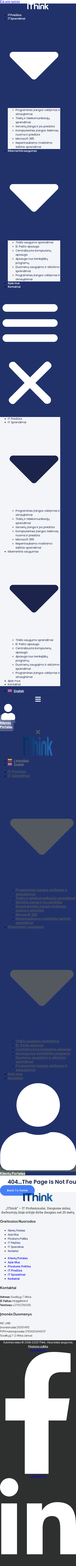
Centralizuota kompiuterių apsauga (33, 253)
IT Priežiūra (14, 15)
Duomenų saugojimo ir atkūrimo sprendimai (38, 269)
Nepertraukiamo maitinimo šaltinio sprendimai (34, 145)
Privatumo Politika (18, 1238)
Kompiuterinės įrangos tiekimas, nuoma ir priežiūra (37, 133)
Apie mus (14, 283)
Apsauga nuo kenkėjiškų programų (32, 261)
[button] (30, 353)
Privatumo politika (38, 1346)
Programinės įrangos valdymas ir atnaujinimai (38, 112)
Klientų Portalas (16, 1230)
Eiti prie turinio (10, 1)
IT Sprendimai (16, 1246)
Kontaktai (14, 286)
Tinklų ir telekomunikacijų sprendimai (33, 120)
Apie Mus (13, 1234)
